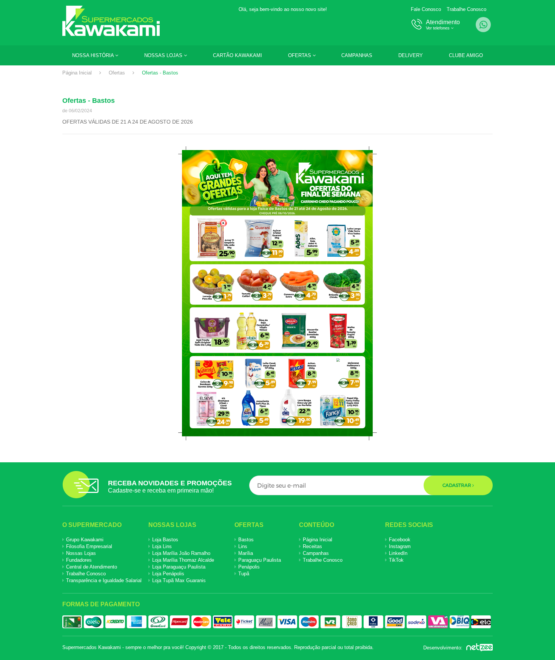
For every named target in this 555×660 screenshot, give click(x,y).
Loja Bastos (165, 539)
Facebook (399, 539)
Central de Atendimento (91, 567)
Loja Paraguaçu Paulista (178, 567)
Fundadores (79, 560)
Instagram (400, 546)
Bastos (246, 539)
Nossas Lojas (164, 55)
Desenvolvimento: (443, 648)
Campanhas (356, 55)
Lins (242, 546)
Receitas (312, 546)
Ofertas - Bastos (160, 73)
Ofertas (300, 55)
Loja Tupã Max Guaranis (179, 580)
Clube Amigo (466, 55)
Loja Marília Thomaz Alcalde (183, 560)
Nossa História (93, 55)
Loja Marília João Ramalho (181, 553)
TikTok (396, 560)
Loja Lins (162, 546)
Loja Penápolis (168, 573)
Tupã (243, 573)
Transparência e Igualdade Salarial (104, 580)
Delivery (410, 55)
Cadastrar (457, 485)
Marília (245, 553)
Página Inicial (77, 73)
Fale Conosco (426, 9)
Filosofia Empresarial (89, 546)
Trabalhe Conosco (466, 9)
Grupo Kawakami (84, 539)
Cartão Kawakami (237, 55)
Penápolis (249, 567)
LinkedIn (398, 553)
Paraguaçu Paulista (259, 560)
